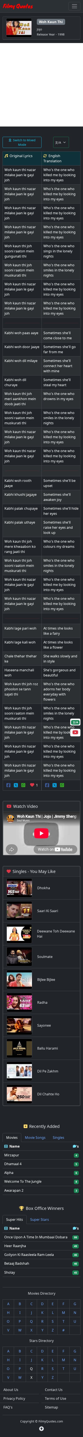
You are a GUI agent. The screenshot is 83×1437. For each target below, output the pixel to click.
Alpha (8, 1172)
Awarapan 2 (13, 1190)
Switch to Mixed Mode (24, 142)
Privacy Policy (14, 1398)
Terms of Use (55, 1398)
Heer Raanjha (15, 1245)
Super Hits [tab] (14, 1219)
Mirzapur (11, 1155)
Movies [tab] (12, 1137)
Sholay (9, 1272)
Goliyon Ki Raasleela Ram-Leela (29, 1254)
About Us (10, 1389)
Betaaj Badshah (16, 1263)
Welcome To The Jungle (23, 1181)
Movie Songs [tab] (35, 1137)
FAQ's (8, 1407)
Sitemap (51, 1407)
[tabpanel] (41, 1168)
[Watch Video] (75, 733)
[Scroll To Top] (41, 1429)
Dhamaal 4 (12, 1164)
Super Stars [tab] (39, 1219)
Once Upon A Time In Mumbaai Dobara (35, 1237)
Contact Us (54, 1389)
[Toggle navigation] (74, 6)
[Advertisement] (41, 85)
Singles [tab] (58, 1137)
